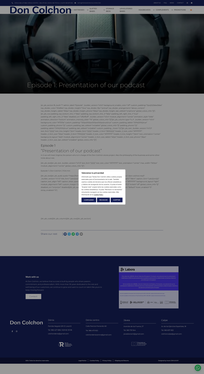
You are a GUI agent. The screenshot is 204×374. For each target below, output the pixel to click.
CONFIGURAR (89, 200)
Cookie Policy (98, 195)
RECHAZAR (103, 200)
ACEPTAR (116, 200)
